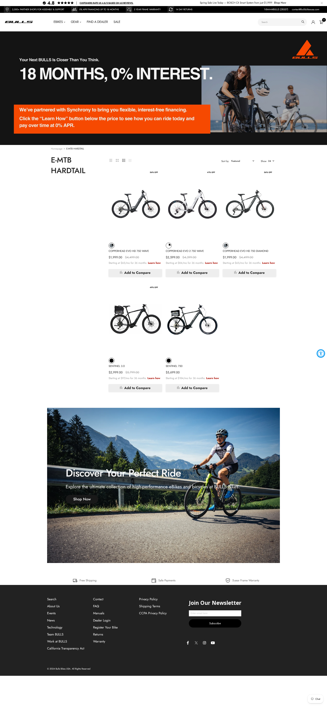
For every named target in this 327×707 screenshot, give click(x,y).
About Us (53, 606)
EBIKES (58, 22)
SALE (117, 22)
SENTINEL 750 (174, 366)
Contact (98, 599)
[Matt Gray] (111, 245)
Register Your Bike (105, 627)
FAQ (96, 606)
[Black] (169, 361)
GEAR (75, 22)
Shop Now (280, 3)
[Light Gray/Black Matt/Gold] (169, 245)
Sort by (225, 161)
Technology (54, 627)
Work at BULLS (57, 641)
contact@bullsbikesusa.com (305, 9)
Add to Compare (137, 272)
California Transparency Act (65, 648)
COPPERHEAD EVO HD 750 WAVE (129, 251)
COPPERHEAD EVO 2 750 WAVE (185, 251)
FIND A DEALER (97, 22)
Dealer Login (102, 620)
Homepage (56, 148)
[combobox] (282, 22)
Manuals (98, 613)
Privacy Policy (148, 599)
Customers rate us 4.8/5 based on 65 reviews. (106, 3)
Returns (98, 634)
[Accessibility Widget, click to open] (321, 353)
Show (263, 161)
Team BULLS (55, 634)
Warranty (99, 641)
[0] (321, 22)
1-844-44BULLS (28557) (276, 9)
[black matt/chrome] (111, 361)
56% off (154, 172)
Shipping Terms (149, 606)
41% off (211, 172)
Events (51, 613)
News (51, 620)
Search (51, 599)
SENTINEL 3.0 (117, 366)
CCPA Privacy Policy (153, 613)
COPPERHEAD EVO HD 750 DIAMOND (245, 251)
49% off (154, 287)
